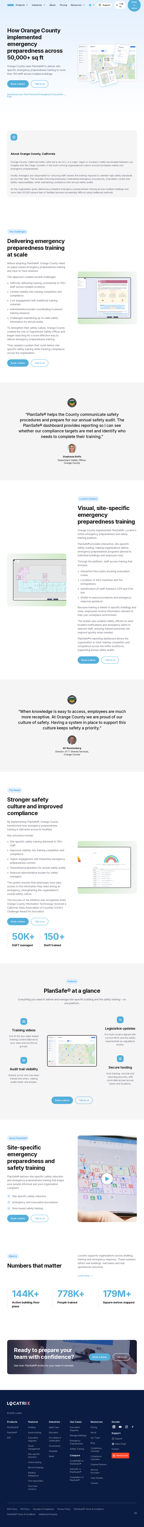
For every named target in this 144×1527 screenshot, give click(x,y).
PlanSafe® (12, 1432)
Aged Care (54, 1427)
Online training (34, 1462)
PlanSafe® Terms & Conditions (21, 1514)
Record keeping (35, 1467)
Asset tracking (34, 1432)
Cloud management (34, 1447)
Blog (93, 1443)
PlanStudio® (12, 1427)
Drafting (31, 1427)
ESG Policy (12, 1509)
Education (53, 1432)
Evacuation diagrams (33, 1439)
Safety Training (77, 1449)
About (52, 5)
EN (135, 1513)
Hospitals (53, 1451)
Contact (115, 1449)
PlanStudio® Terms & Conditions (89, 1509)
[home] (10, 5)
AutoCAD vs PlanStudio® (75, 1470)
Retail (51, 1456)
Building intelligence (33, 1474)
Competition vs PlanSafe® (77, 1478)
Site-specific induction (34, 1455)
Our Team (95, 1437)
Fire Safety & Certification (55, 1439)
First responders (35, 1481)
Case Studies (97, 1478)
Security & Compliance (43, 1509)
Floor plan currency (32, 1487)
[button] (22, 5)
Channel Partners (99, 1464)
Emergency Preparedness (76, 1442)
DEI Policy (25, 1509)
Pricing (63, 5)
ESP (9, 1437)
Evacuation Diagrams (75, 1428)
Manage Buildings (78, 1435)
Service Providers (95, 1471)
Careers (94, 1483)
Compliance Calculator (96, 1457)
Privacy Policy (63, 1509)
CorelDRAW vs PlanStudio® (76, 1462)
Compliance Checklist (96, 1449)
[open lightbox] (107, 1179)
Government (54, 1446)
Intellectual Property (48, 1514)
